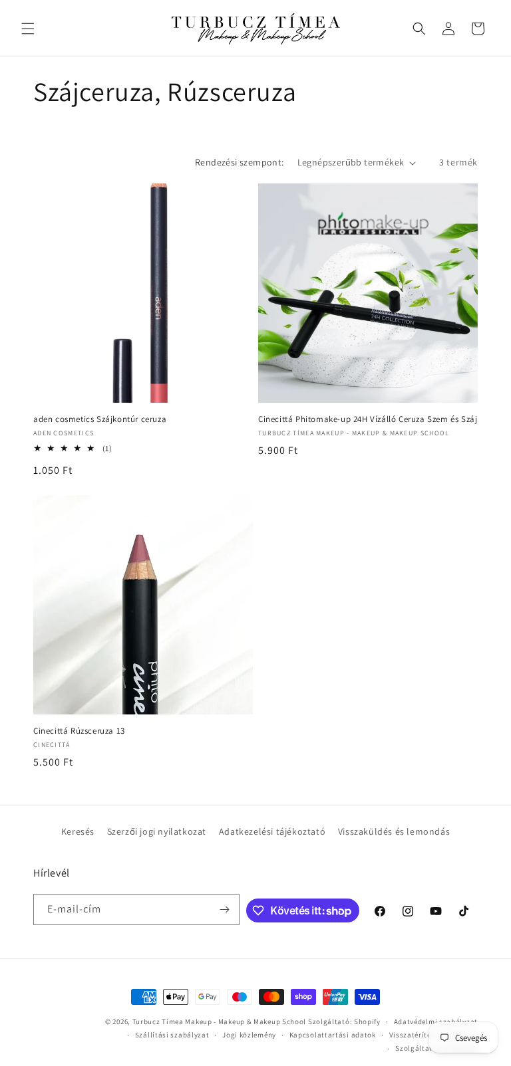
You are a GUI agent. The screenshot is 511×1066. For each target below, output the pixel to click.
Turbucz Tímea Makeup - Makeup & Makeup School (219, 1021)
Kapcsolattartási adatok (332, 1034)
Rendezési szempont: (239, 162)
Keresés (77, 831)
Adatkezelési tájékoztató (272, 831)
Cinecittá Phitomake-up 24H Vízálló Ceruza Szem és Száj (367, 419)
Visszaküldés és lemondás (394, 831)
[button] (28, 28)
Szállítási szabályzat (172, 1034)
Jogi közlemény (249, 1034)
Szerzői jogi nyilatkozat (156, 831)
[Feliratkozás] (224, 909)
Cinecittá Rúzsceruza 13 (79, 731)
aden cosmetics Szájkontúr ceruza (99, 419)
